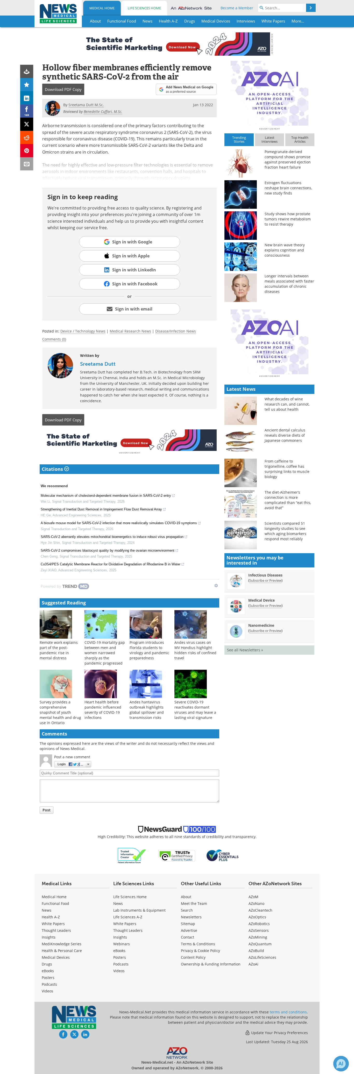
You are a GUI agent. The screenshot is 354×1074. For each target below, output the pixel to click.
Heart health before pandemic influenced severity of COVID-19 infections (102, 710)
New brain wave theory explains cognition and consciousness (285, 250)
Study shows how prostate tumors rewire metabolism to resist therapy (288, 219)
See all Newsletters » (245, 649)
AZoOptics (257, 916)
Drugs (47, 964)
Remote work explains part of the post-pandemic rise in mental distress (59, 650)
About (186, 896)
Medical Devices (56, 957)
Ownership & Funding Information (210, 964)
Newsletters (191, 916)
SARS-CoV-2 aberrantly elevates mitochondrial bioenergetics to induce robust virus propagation (112, 537)
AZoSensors (259, 930)
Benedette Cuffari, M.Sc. (103, 111)
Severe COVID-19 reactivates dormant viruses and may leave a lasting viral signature (195, 710)
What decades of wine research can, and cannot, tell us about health (287, 404)
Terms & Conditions (198, 943)
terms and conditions (288, 1012)
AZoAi (253, 964)
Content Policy (193, 957)
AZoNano (256, 903)
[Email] (26, 163)
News (46, 910)
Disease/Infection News (175, 331)
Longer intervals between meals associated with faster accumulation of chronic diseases (289, 283)
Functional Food (55, 903)
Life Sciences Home (144, 8)
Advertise (189, 930)
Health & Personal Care (62, 950)
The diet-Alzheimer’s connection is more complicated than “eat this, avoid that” (288, 500)
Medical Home (102, 8)
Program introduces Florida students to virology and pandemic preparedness (149, 650)
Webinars (121, 943)
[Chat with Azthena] (341, 1063)
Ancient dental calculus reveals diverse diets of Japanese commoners (285, 435)
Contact (187, 937)
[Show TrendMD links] (216, 585)
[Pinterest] (26, 150)
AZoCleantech (260, 910)
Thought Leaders (56, 930)
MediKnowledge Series (61, 943)
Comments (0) (54, 339)
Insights (48, 937)
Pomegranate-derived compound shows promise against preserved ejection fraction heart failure (288, 159)
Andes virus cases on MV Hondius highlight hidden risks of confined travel (195, 650)
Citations (53, 469)
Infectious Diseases (265, 575)
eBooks (48, 970)
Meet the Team (194, 903)
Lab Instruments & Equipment (139, 910)
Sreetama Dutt (98, 364)
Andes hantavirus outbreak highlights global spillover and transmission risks (147, 710)
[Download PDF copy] (26, 71)
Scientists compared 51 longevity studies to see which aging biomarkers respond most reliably (285, 531)
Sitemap (188, 923)
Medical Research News (130, 331)
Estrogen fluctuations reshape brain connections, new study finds (288, 188)
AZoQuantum (260, 943)
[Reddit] (26, 137)
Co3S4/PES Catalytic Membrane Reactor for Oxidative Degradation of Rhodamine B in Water (110, 564)
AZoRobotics (259, 923)
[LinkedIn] (26, 97)
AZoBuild (256, 950)
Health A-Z (51, 916)
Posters (48, 977)
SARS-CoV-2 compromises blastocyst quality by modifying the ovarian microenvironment (107, 550)
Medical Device (261, 600)
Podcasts (49, 984)
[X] (26, 124)
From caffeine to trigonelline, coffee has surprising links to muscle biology (287, 469)
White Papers (53, 923)
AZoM (253, 896)
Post (47, 810)
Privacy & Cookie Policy (200, 950)
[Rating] (26, 84)
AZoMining (258, 937)
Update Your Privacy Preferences (279, 1032)
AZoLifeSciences (262, 957)
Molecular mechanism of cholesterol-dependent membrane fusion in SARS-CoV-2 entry (106, 496)
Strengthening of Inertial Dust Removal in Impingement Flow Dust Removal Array (101, 509)
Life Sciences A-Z (127, 916)
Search (187, 910)
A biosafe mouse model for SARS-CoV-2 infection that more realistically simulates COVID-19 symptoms (119, 523)
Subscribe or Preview (265, 580)
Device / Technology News (82, 331)
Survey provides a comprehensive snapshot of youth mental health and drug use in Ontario (60, 712)
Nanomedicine (261, 625)
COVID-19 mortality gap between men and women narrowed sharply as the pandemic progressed (104, 653)
